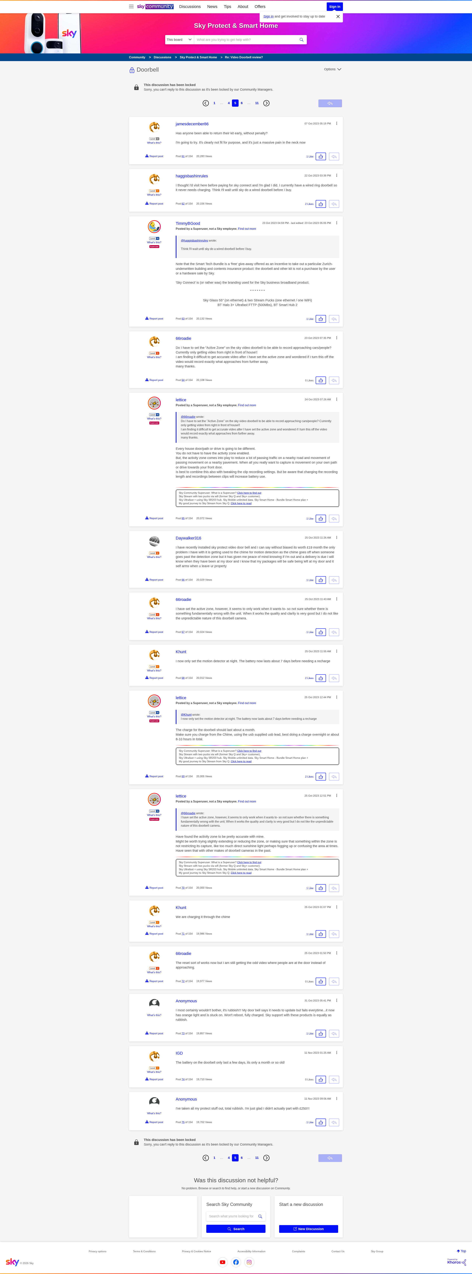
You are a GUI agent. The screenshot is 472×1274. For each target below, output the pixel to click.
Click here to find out (249, 492)
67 (183, 631)
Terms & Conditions (144, 1251)
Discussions (190, 6)
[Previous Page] (205, 103)
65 (183, 518)
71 (183, 933)
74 (183, 1079)
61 (183, 156)
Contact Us (338, 1251)
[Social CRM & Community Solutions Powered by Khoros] (457, 1262)
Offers (260, 6)
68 (183, 677)
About (243, 6)
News (212, 6)
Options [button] (330, 69)
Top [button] (463, 1251)
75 (183, 1122)
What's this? (154, 142)
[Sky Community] (155, 6)
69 (183, 776)
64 (183, 380)
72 (183, 981)
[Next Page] (266, 103)
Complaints (298, 1251)
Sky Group (377, 1251)
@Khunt (186, 714)
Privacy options (97, 1251)
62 (183, 203)
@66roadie (188, 416)
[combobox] (245, 39)
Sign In (334, 6)
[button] (336, 123)
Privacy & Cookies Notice (196, 1251)
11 (257, 103)
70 (183, 887)
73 (183, 1033)
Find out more (247, 228)
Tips (227, 6)
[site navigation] (131, 6)
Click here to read (241, 503)
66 (183, 579)
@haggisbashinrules (194, 240)
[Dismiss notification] (338, 17)
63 (183, 318)
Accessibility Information (251, 1251)
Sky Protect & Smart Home (236, 25)
